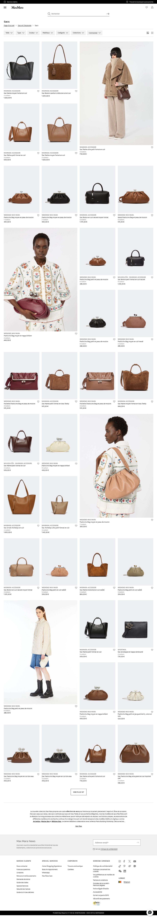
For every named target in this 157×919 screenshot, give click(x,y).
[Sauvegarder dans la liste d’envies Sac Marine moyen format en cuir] (38, 91)
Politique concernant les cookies (101, 870)
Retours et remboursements (26, 876)
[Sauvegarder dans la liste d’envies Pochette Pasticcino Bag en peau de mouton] (38, 401)
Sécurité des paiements (101, 899)
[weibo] (129, 866)
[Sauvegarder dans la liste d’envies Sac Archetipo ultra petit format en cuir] (76, 526)
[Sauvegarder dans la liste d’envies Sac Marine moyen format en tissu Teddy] (152, 401)
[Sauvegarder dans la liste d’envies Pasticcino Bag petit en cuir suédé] (76, 588)
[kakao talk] (134, 866)
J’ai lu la (106, 849)
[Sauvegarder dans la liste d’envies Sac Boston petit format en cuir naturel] (152, 277)
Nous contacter (22, 866)
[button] (149, 912)
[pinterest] (125, 866)
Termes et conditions (100, 880)
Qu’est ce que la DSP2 (101, 895)
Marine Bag (45, 821)
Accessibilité (97, 892)
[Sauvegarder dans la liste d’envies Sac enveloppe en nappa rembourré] (152, 650)
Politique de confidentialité (109, 849)
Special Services (22, 886)
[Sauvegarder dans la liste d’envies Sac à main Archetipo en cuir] (38, 526)
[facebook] (125, 861)
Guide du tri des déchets (25, 892)
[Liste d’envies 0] (147, 7)
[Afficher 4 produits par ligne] (152, 33)
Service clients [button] (23, 2)
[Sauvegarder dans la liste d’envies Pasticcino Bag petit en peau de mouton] (114, 277)
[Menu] (5, 7)
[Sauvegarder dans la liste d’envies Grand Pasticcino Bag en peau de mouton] (152, 215)
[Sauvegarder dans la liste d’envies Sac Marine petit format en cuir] (38, 153)
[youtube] (134, 861)
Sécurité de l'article (23, 889)
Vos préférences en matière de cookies (103, 876)
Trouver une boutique (75, 866)
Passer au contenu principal (12, 1)
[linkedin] (125, 871)
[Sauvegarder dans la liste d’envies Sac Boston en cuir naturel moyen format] (114, 215)
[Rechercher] (108, 14)
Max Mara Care (47, 876)
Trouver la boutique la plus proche (141, 2)
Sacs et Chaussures (24, 25)
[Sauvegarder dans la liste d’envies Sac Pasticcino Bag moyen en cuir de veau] (38, 774)
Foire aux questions (23, 869)
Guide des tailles (22, 882)
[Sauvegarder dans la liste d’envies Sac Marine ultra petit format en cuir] (152, 147)
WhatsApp (46, 873)
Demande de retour (23, 879)
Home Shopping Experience (52, 866)
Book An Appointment (50, 869)
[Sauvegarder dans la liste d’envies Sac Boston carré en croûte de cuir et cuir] (76, 91)
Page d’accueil (9, 25)
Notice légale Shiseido (101, 889)
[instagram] (120, 861)
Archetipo (36, 821)
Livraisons (20, 873)
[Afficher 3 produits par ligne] (148, 33)
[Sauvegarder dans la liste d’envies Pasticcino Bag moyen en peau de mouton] (38, 215)
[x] (129, 861)
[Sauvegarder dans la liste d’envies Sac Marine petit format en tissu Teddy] (76, 401)
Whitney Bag (56, 821)
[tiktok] (120, 866)
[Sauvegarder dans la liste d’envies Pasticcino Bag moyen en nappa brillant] (76, 334)
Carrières (71, 869)
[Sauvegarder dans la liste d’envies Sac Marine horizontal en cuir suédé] (114, 588)
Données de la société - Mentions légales (101, 884)
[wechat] (120, 871)
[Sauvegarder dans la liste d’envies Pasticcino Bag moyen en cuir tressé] (152, 339)
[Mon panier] (152, 7)
